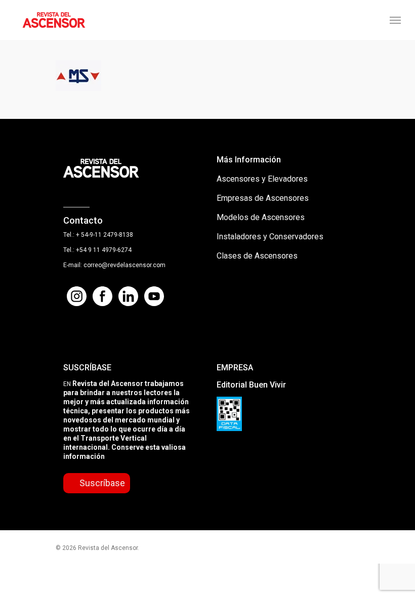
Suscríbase (102, 483)
